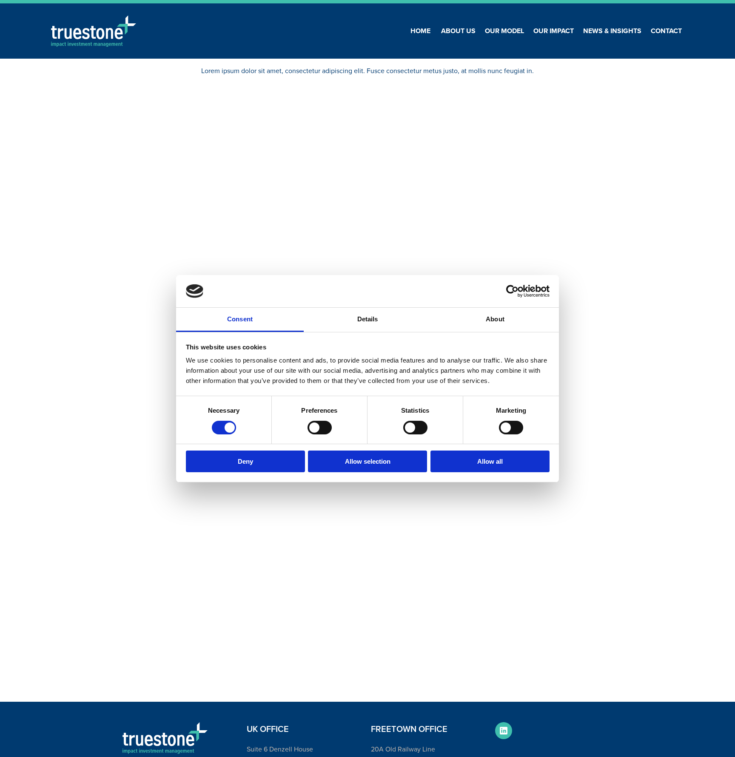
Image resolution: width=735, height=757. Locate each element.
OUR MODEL (504, 31)
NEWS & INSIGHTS (612, 31)
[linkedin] (503, 730)
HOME (420, 31)
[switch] (320, 427)
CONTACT (666, 31)
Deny (245, 461)
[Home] (93, 31)
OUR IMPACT (553, 31)
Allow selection (367, 461)
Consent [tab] (240, 319)
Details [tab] (367, 319)
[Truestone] (165, 738)
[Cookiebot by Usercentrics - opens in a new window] (512, 291)
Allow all (490, 461)
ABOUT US (458, 31)
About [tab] (495, 319)
